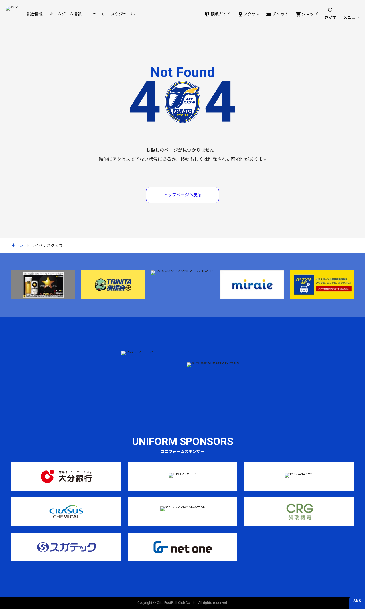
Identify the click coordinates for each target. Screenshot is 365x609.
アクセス (251, 14)
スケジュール (123, 14)
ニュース (96, 14)
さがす (330, 17)
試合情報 (35, 14)
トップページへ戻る (182, 194)
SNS (357, 601)
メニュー (351, 17)
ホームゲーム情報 (66, 14)
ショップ (310, 14)
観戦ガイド (221, 14)
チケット (281, 14)
